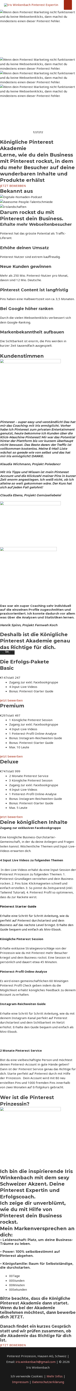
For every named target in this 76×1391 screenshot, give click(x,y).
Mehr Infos (55, 1376)
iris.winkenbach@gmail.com (36, 1362)
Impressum (20, 1382)
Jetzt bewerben (11, 700)
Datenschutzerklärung (48, 1382)
